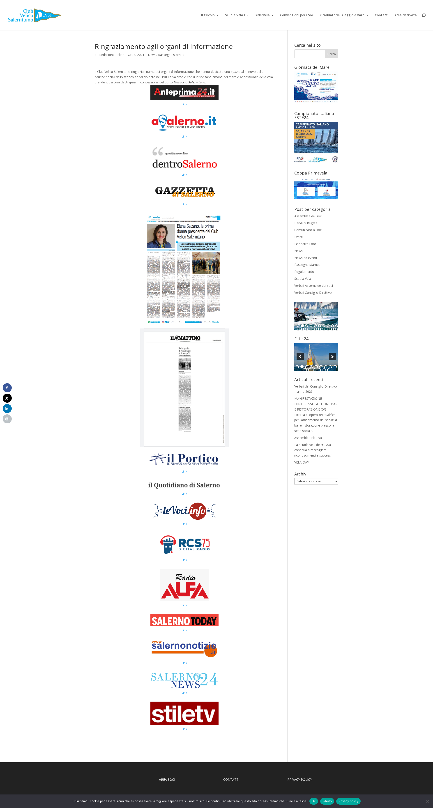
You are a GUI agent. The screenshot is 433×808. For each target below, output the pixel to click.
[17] (323, 329)
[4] (311, 326)
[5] (315, 326)
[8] (328, 326)
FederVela (262, 15)
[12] (302, 329)
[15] (315, 329)
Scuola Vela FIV (237, 15)
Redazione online (111, 55)
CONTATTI (231, 779)
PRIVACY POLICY (300, 779)
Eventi (298, 237)
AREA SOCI (167, 779)
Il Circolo (208, 15)
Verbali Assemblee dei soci (313, 285)
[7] (323, 326)
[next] (332, 356)
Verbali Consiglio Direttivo (313, 292)
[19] (332, 329)
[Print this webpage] (7, 418)
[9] (332, 326)
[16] (319, 329)
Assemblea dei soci (308, 216)
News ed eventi (305, 258)
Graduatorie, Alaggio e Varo (342, 15)
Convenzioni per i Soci (297, 15)
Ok (314, 801)
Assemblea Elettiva (308, 438)
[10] (336, 326)
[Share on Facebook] (7, 387)
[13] (306, 329)
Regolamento (304, 271)
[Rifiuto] (427, 801)
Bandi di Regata (305, 223)
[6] (319, 326)
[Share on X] (7, 398)
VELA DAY (301, 462)
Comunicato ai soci (308, 230)
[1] (298, 326)
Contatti (382, 15)
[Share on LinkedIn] (7, 408)
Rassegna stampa (171, 55)
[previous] (300, 356)
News (152, 55)
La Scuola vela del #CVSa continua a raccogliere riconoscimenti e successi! (313, 450)
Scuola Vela (302, 278)
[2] (302, 326)
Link (184, 104)
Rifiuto (327, 801)
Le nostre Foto (305, 244)
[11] (298, 329)
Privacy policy (348, 801)
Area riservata (405, 15)
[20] (336, 329)
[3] (306, 326)
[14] (311, 329)
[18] (328, 329)
